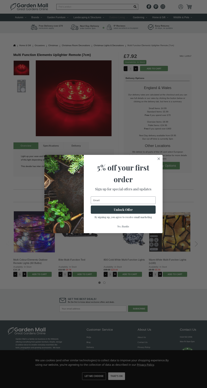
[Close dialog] (158, 158)
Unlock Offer (123, 209)
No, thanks (123, 226)
